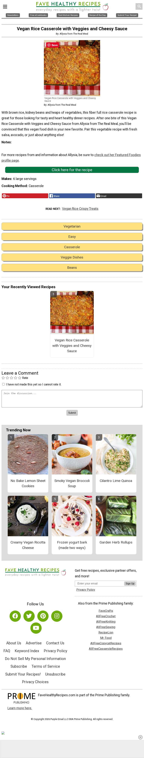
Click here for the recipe (72, 170)
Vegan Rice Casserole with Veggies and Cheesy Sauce (72, 345)
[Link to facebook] (15, 616)
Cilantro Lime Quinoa (116, 481)
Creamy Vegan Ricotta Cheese (27, 545)
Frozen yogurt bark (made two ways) (72, 545)
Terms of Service (46, 666)
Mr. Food (106, 638)
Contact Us (55, 643)
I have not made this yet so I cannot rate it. (33, 384)
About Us (13, 643)
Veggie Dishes (72, 257)
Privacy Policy (55, 651)
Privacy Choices (35, 682)
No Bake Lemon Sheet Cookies (27, 483)
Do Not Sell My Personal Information (35, 658)
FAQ (6, 651)
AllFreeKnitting (106, 621)
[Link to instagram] (56, 616)
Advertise (34, 643)
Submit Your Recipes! (23, 674)
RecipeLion (105, 632)
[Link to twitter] (29, 616)
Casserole (72, 247)
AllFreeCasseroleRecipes (106, 648)
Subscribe (18, 666)
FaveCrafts (106, 611)
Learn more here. (20, 708)
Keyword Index (27, 651)
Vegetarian (72, 226)
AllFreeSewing (105, 627)
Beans (72, 267)
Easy (72, 236)
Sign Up (130, 583)
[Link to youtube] (36, 628)
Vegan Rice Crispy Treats (80, 209)
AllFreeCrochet (106, 616)
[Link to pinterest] (43, 616)
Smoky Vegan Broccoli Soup (72, 483)
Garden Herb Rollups (116, 542)
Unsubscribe (55, 674)
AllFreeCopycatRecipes (105, 643)
